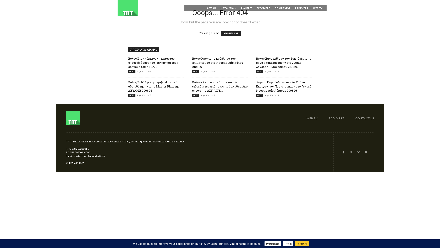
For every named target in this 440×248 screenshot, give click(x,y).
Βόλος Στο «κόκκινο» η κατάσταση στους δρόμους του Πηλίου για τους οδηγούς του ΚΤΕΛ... (153, 62)
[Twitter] (351, 152)
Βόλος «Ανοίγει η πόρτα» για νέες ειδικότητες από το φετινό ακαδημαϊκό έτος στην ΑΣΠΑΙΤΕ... (220, 86)
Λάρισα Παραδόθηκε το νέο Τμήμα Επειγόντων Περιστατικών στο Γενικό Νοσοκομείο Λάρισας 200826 (283, 86)
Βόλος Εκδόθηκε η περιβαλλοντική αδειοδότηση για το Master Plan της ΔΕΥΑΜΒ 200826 (153, 86)
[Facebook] (343, 152)
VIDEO (131, 71)
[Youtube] (366, 152)
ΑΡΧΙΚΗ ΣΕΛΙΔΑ (230, 33)
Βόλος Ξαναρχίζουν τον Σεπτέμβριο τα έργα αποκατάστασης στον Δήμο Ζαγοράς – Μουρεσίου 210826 (283, 62)
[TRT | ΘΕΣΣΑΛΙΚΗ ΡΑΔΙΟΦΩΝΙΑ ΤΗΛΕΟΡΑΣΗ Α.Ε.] (149, 8)
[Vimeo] (358, 152)
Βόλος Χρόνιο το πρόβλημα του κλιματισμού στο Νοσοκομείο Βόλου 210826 (217, 62)
